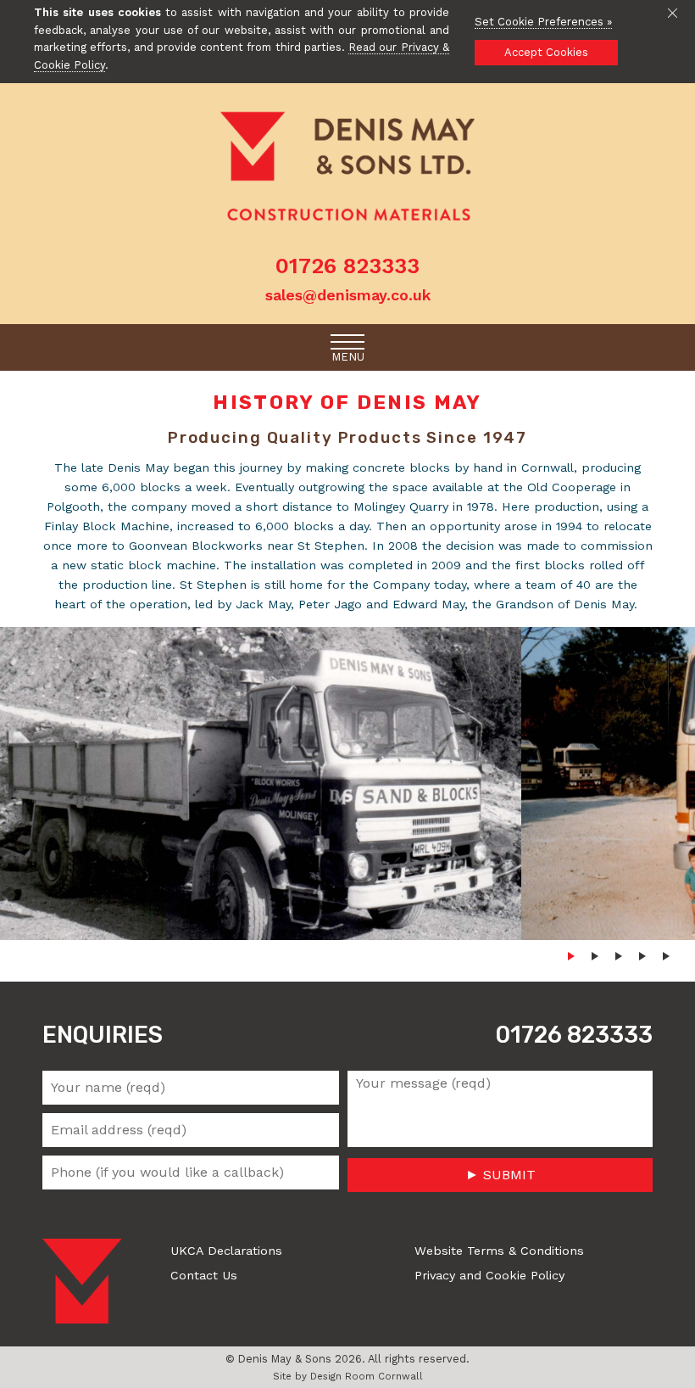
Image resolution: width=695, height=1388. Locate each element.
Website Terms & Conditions (499, 1250)
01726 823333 (574, 1035)
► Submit (500, 1175)
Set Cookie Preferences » (543, 21)
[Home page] (347, 168)
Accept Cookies (546, 52)
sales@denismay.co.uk (348, 295)
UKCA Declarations (226, 1250)
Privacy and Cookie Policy (489, 1275)
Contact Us (203, 1275)
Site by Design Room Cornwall (348, 1376)
